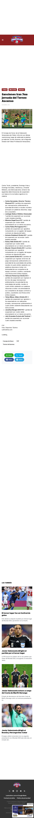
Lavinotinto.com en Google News (16, 795)
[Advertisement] (17, 17)
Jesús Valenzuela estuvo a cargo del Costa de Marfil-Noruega (16, 692)
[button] (3, 40)
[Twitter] (9, 791)
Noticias (21, 89)
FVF (18, 341)
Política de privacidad (23, 798)
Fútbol (5, 89)
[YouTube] (20, 791)
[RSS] (24, 791)
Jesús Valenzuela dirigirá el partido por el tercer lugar (14, 652)
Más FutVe (13, 89)
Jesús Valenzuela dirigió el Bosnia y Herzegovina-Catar (14, 731)
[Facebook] (13, 791)
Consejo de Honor (8, 341)
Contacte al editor (9, 798)
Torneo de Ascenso (8, 344)
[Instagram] (17, 791)
